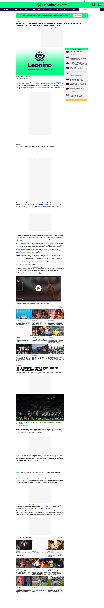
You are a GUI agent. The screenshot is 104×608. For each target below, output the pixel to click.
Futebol (6, 9)
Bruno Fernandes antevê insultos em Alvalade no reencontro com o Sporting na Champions (78, 74)
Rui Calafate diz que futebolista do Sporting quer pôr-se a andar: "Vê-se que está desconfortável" (78, 69)
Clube (15, 9)
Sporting (32, 511)
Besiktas (58, 82)
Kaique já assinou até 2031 (59, 1)
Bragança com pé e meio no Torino (45, 1)
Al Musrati (35, 267)
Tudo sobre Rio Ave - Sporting (31, 1)
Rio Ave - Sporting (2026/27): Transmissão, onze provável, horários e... (77, 90)
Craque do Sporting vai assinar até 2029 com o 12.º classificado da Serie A (78, 85)
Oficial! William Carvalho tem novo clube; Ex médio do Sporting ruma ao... (78, 53)
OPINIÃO (49, 9)
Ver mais (76, 99)
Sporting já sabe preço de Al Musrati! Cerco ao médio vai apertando (37, 146)
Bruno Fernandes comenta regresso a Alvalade (74, 1)
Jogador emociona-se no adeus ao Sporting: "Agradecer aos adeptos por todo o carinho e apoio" (78, 79)
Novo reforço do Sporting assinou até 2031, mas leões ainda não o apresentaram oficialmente (78, 63)
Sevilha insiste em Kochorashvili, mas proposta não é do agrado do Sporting (39, 467)
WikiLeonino (24, 9)
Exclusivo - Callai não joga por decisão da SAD (16, 1)
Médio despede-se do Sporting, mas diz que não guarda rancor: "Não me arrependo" (78, 58)
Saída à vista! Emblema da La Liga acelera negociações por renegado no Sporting (40, 472)
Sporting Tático (43, 206)
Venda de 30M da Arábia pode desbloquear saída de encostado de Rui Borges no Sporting (42, 470)
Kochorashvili (44, 506)
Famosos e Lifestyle (62, 9)
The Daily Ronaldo (38, 9)
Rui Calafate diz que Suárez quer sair (92, 1)
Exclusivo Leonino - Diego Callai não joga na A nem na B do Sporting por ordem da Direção (78, 95)
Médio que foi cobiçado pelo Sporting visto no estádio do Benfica (36, 148)
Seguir (79, 15)
